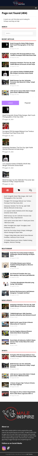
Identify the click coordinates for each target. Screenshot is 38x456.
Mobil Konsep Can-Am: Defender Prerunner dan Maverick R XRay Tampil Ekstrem (22, 82)
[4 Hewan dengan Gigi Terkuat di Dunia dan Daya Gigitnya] (5, 386)
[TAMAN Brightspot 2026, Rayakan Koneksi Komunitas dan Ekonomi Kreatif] (5, 317)
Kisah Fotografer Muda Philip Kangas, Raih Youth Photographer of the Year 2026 (22, 44)
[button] (36, 8)
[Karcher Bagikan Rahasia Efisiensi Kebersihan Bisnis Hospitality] (5, 334)
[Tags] (19, 190)
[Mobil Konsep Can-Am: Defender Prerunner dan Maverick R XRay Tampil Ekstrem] (5, 84)
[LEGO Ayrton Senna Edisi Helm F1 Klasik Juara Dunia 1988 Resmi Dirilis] (5, 94)
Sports (4, 351)
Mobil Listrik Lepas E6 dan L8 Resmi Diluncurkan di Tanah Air (21, 323)
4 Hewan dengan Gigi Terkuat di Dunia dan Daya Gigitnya (22, 383)
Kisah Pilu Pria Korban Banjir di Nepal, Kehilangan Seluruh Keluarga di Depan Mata (22, 254)
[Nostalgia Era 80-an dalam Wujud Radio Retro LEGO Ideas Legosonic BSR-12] (5, 395)
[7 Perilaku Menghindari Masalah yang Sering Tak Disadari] (5, 286)
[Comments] (30, 190)
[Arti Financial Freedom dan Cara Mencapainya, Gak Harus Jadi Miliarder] (5, 277)
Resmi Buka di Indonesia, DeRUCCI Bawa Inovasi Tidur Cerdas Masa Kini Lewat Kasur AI (22, 341)
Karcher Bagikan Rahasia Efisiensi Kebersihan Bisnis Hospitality (21, 332)
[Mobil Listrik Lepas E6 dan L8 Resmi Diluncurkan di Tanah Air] (5, 326)
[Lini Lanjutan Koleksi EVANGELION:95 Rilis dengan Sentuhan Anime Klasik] (5, 75)
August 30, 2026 (8, 119)
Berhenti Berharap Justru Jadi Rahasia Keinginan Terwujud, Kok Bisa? (22, 292)
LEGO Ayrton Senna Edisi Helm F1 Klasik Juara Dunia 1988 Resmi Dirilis (22, 91)
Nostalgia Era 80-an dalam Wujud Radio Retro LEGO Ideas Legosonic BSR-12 (22, 392)
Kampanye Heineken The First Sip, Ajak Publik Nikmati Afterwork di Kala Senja (22, 63)
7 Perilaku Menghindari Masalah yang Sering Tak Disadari (22, 283)
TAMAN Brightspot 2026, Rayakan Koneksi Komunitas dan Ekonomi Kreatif (23, 314)
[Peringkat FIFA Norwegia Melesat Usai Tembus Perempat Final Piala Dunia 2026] (5, 57)
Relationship (7, 249)
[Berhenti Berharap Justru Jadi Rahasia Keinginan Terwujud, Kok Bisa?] (5, 295)
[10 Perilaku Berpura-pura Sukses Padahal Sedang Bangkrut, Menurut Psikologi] (5, 266)
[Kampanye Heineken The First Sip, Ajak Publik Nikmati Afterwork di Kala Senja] (5, 66)
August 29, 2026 (8, 152)
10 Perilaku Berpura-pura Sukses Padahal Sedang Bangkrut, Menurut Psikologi (21, 264)
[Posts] (7, 190)
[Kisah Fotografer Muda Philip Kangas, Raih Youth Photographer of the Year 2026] (5, 47)
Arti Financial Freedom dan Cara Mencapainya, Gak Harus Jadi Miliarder (22, 274)
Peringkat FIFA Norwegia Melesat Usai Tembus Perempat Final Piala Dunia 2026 (23, 54)
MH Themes (30, 454)
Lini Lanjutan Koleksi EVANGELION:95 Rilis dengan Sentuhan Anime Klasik (21, 72)
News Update (7, 300)
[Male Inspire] (19, 5)
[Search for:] (19, 33)
